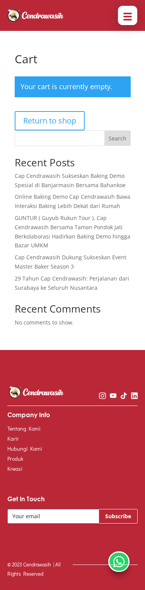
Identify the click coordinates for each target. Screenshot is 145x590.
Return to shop (49, 120)
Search (117, 138)
